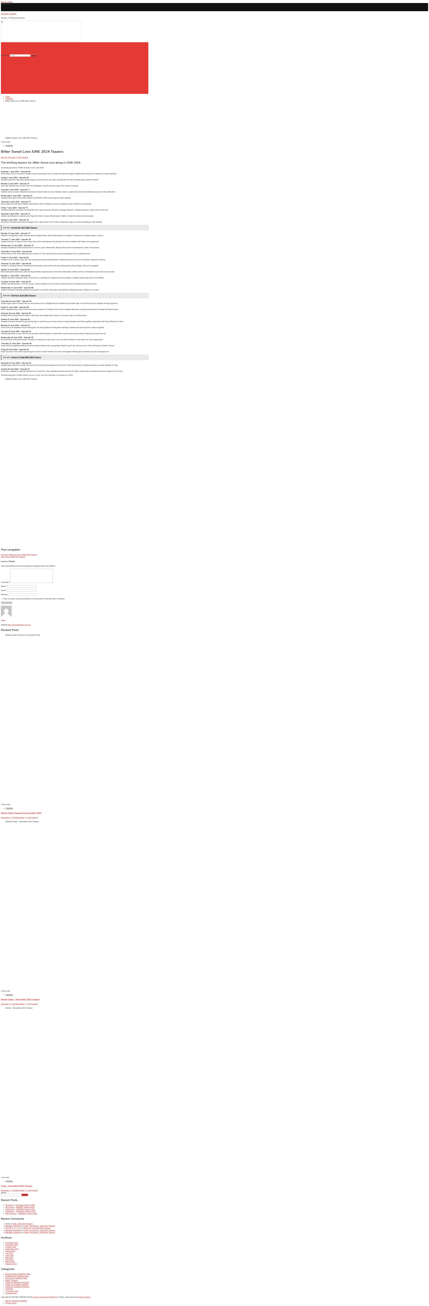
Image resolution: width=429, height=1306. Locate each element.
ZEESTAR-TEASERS (8, 14)
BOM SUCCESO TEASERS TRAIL (18, 62)
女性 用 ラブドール (13, 1228)
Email (3, 590)
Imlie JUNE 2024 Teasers (23, 1224)
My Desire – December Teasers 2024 (20, 1205)
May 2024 (9, 1257)
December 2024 (11, 1243)
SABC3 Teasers (11, 68)
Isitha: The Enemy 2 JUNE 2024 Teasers (39, 1226)
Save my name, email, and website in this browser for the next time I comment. (34, 599)
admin (24, 157)
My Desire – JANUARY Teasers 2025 (20, 1207)
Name (4, 586)
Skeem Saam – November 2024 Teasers (20, 999)
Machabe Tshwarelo (13, 1226)
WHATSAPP (5, 93)
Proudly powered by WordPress (45, 1297)
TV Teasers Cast (11, 79)
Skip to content (7, 2)
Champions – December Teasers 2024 (20, 1211)
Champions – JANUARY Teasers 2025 (20, 1209)
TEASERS (9, 76)
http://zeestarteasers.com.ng (19, 625)
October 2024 (10, 1247)
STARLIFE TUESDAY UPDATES (17, 74)
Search (3, 1193)
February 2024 (11, 1264)
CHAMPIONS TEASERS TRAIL (17, 64)
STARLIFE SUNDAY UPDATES (16, 72)
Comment (5, 582)
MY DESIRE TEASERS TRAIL (16, 66)
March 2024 (10, 1262)
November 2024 (11, 1245)
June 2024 (9, 1255)
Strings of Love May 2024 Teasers (36, 1228)
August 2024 (10, 1251)
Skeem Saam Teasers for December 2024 (21, 813)
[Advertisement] (75, 119)
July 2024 (9, 1253)
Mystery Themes (83, 1297)
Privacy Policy (11, 49)
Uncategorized (11, 81)
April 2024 (9, 1260)
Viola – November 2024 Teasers (16, 1186)
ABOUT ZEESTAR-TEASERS (16, 47)
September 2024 (12, 1249)
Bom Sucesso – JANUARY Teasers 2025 (21, 1214)
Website (4, 594)
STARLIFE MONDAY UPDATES (17, 70)
